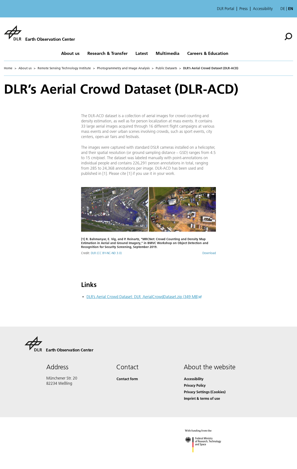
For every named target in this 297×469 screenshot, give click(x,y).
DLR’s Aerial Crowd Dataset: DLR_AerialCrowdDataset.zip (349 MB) (143, 296)
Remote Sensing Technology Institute (64, 68)
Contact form (127, 378)
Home (8, 68)
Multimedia (167, 53)
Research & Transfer (107, 53)
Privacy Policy (195, 385)
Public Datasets (166, 68)
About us (70, 53)
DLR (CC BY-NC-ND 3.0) (106, 253)
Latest (141, 53)
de (282, 8)
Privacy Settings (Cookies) (204, 392)
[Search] (288, 36)
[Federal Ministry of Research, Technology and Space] (209, 456)
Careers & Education (207, 53)
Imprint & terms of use (202, 398)
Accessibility (263, 8)
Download (209, 253)
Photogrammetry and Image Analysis (123, 68)
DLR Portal (225, 8)
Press (243, 8)
